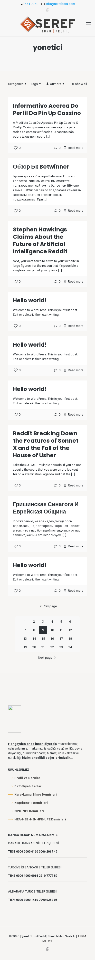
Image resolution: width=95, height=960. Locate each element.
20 (34, 647)
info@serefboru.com (60, 4)
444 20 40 (31, 4)
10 (52, 630)
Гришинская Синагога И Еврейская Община (46, 507)
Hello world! (30, 300)
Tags (34, 84)
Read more (75, 148)
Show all (81, 84)
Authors (55, 84)
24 (70, 647)
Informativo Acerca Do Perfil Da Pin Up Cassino (47, 109)
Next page (45, 657)
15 (43, 638)
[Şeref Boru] (47, 24)
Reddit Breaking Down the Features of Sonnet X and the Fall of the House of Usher (45, 444)
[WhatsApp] (47, 10)
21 (43, 647)
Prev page (50, 606)
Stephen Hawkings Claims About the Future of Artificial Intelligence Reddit (40, 240)
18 (70, 638)
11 (61, 630)
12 (70, 630)
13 (25, 638)
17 (61, 638)
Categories (15, 84)
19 (25, 647)
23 (61, 647)
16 (52, 638)
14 (34, 638)
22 (52, 647)
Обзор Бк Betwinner (41, 167)
